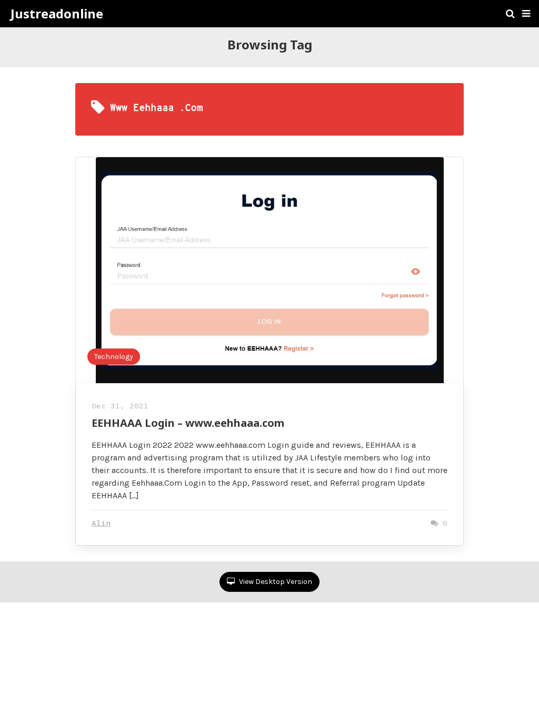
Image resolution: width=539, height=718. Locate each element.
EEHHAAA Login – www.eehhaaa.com (188, 423)
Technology (113, 356)
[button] (526, 14)
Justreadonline (57, 13)
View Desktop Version (274, 581)
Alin (101, 523)
